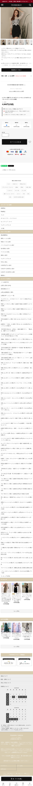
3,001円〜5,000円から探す (19, 197)
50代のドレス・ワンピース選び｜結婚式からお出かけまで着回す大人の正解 (16, 533)
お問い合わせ (3, 769)
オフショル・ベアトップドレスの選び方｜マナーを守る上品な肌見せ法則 (16, 553)
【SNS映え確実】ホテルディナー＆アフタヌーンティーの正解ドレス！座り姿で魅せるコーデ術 (16, 335)
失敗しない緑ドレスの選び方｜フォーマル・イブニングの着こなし (16, 383)
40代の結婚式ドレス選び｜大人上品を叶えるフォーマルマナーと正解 (16, 528)
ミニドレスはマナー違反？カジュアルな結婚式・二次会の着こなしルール (16, 424)
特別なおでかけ (23, 183)
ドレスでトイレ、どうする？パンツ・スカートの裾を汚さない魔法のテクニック (16, 299)
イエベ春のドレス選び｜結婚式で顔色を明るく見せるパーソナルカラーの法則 (16, 479)
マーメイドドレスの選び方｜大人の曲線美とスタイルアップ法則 (16, 563)
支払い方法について (11, 773)
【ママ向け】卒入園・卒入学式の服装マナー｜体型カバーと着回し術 (16, 474)
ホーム (5, 773)
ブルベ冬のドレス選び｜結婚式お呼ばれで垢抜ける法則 (15, 493)
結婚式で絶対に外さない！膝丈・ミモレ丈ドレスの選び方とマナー (16, 429)
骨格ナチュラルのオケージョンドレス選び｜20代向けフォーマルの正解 (16, 314)
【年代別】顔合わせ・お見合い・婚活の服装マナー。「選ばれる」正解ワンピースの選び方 (16, 330)
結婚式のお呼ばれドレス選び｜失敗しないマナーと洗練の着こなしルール (16, 449)
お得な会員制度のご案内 (7, 292)
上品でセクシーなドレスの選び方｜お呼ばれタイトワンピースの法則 (16, 513)
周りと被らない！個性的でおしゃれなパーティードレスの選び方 (16, 498)
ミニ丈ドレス (9, 190)
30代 (10, 197)
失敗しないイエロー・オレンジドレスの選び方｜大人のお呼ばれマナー (16, 398)
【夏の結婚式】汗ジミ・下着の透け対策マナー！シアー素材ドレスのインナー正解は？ (16, 353)
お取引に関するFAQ (6, 285)
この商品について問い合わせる (8, 169)
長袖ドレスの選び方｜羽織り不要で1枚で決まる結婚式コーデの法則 (16, 543)
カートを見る (20, 765)
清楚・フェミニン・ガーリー (9, 193)
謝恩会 (17, 187)
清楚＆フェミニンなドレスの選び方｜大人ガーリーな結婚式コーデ (16, 503)
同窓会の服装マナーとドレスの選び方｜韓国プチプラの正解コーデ (16, 464)
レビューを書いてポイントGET (16, 91)
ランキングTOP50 (5, 576)
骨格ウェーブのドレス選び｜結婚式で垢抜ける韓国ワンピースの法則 (16, 304)
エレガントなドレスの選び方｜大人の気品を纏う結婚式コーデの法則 (16, 508)
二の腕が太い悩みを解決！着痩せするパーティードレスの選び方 (16, 548)
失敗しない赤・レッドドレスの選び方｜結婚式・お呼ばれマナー (16, 378)
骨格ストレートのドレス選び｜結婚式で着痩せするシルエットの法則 (16, 309)
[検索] (30, 5)
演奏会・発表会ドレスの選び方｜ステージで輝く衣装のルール (16, 339)
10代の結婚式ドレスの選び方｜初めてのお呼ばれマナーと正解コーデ (16, 518)
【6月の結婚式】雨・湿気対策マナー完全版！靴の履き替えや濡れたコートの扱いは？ (16, 348)
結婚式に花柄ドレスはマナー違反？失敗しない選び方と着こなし (16, 419)
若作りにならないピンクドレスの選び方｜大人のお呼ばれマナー (16, 393)
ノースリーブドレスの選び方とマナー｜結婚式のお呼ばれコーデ (16, 538)
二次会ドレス (14, 183)
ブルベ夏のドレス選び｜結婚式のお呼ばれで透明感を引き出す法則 (16, 484)
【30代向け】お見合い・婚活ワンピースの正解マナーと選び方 (16, 469)
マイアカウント (4, 765)
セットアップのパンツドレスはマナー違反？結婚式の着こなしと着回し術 (16, 444)
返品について (26, 773)
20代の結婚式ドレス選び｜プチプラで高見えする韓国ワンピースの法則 (16, 523)
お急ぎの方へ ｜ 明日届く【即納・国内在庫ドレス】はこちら (15, 1)
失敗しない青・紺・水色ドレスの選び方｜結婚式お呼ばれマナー (16, 373)
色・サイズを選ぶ (17, 778)
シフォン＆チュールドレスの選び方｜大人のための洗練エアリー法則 (16, 571)
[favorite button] (30, 142)
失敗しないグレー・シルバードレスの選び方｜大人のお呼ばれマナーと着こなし (16, 408)
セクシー (18, 193)
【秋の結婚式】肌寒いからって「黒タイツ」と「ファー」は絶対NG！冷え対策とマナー (16, 358)
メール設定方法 (5, 282)
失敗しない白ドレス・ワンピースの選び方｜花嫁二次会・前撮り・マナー (16, 363)
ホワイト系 (17, 190)
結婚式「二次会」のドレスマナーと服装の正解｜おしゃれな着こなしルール (16, 459)
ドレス (8, 183)
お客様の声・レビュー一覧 (7, 295)
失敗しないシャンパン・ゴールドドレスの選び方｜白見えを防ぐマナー (16, 414)
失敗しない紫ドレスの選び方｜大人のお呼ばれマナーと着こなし (16, 388)
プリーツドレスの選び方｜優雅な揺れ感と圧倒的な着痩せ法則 (16, 567)
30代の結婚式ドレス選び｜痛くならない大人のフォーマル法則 (16, 319)
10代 (24, 193)
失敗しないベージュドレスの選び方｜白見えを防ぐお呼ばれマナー (16, 403)
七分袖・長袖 (28, 187)
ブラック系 (24, 190)
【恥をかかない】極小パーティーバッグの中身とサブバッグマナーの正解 (16, 343)
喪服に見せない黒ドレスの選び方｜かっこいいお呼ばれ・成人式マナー (16, 368)
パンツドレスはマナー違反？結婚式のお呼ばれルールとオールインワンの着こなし (16, 439)
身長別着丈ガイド (5, 288)
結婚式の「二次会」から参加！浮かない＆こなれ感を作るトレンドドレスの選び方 (16, 324)
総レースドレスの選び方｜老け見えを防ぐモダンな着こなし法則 (16, 558)
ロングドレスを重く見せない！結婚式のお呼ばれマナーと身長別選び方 (16, 434)
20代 (28, 193)
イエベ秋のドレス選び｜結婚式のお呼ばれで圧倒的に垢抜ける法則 (16, 489)
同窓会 (22, 187)
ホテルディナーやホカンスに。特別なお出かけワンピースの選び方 (16, 454)
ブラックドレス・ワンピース (7, 187)
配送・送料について (19, 773)
